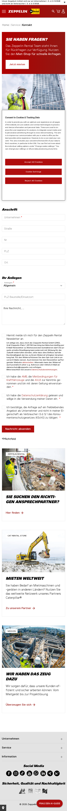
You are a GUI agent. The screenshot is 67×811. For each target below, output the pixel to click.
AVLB (38, 380)
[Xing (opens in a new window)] (50, 773)
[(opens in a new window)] (33, 573)
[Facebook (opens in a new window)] (9, 773)
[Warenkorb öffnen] (57, 11)
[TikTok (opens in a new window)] (22, 772)
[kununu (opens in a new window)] (57, 773)
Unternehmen (10, 738)
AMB (24, 376)
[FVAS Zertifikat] (45, 790)
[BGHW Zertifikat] (38, 790)
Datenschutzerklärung (35, 395)
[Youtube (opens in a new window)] (29, 773)
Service (6, 747)
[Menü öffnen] (4, 11)
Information (9, 756)
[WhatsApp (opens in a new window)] (36, 772)
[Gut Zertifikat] (22, 790)
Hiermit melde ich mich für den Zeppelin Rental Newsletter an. (34, 337)
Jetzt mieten (17, 64)
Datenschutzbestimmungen (44, 370)
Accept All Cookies (33, 162)
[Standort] (3, 808)
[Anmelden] (62, 11)
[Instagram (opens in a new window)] (16, 773)
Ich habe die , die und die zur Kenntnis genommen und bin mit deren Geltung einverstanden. (34, 381)
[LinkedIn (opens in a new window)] (43, 773)
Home (5, 25)
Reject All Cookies (33, 180)
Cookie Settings (33, 171)
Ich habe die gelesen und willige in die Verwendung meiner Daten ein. (35, 397)
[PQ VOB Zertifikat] (30, 790)
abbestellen (28, 362)
